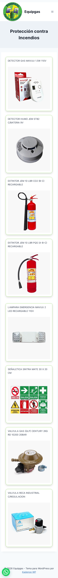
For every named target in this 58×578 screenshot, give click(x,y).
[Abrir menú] (52, 12)
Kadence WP (29, 572)
